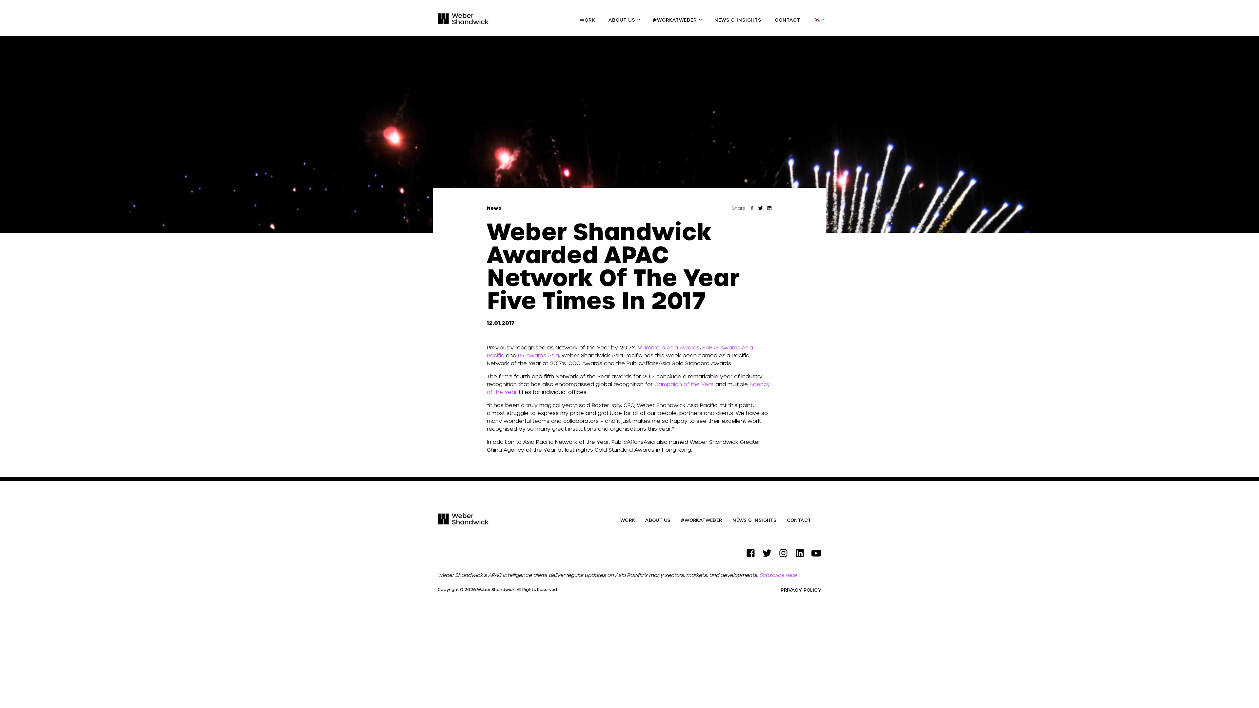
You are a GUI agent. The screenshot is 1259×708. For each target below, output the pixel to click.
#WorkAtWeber (675, 20)
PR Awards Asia (538, 355)
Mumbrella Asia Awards (668, 347)
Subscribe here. (778, 575)
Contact (787, 20)
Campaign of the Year (684, 384)
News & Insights (737, 20)
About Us (622, 20)
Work (587, 20)
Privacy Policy (801, 590)
